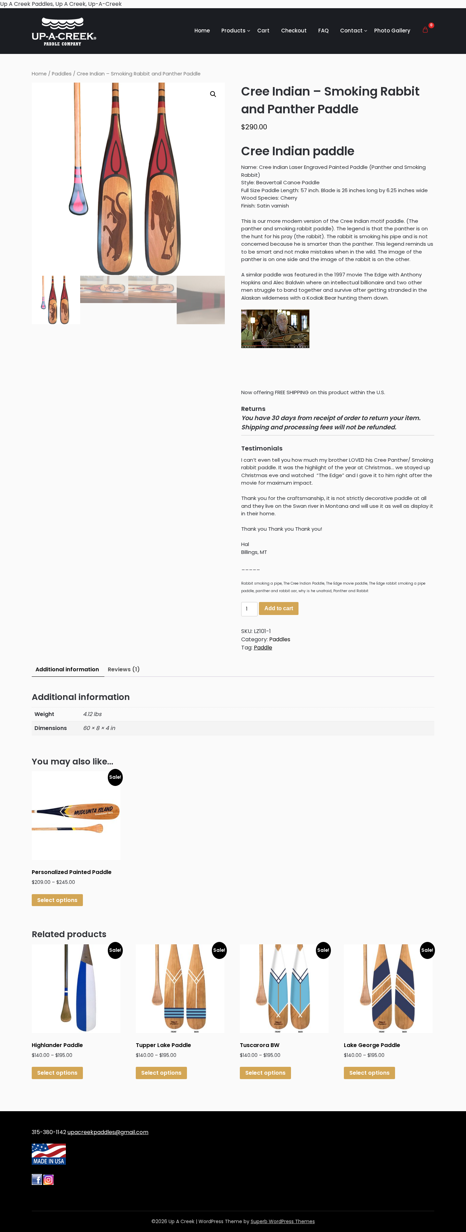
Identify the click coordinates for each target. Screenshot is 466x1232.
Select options (57, 900)
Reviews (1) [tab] (124, 669)
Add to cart (278, 608)
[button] (213, 94)
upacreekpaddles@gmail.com (108, 1132)
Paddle (263, 647)
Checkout (294, 30)
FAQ (323, 30)
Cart (263, 30)
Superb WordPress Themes (283, 1221)
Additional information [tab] (67, 669)
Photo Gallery (392, 30)
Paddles (62, 73)
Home (202, 30)
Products (233, 30)
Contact (351, 30)
